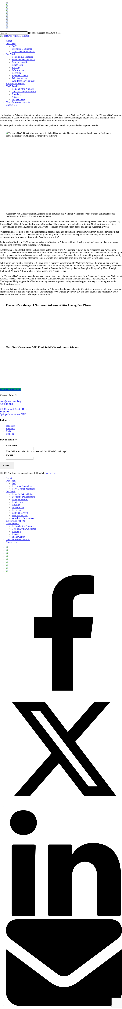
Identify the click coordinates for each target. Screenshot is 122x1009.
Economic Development (23, 496)
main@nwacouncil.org (10, 401)
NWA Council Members (23, 488)
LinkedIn (11, 445)
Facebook (10, 428)
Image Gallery (18, 536)
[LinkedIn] (64, 918)
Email (10, 455)
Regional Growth (20, 512)
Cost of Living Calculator (24, 528)
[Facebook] (64, 689)
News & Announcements (18, 539)
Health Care (17, 502)
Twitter (9, 431)
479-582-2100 (6, 404)
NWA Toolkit (12, 523)
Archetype (51, 473)
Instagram (10, 426)
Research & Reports (15, 520)
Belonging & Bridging (22, 494)
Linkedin (10, 434)
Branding (16, 531)
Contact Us (11, 542)
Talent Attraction (20, 515)
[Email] (64, 1005)
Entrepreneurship (20, 499)
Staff (14, 483)
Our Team (10, 480)
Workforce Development (23, 518)
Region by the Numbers (23, 526)
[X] (64, 806)
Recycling (16, 510)
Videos (15, 534)
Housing (16, 504)
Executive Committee (22, 486)
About (9, 478)
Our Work (10, 491)
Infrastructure (18, 507)
